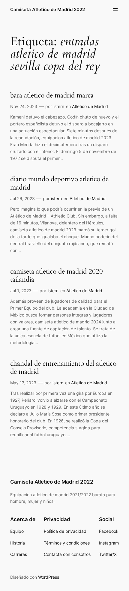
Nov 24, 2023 (23, 106)
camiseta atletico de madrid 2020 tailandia (56, 275)
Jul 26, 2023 (22, 198)
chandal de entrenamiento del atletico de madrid (63, 367)
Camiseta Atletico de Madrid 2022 (47, 9)
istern (58, 106)
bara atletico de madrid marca (52, 95)
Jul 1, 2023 (21, 290)
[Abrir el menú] (115, 9)
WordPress (48, 577)
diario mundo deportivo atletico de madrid (59, 183)
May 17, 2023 (23, 382)
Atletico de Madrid (90, 106)
